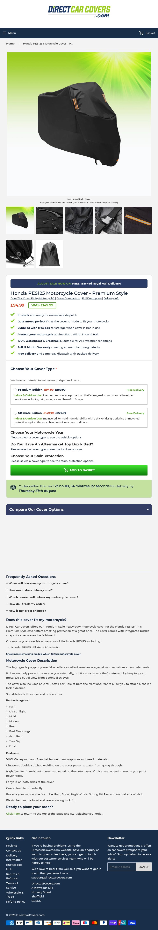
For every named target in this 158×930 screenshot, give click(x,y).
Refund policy (15, 901)
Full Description (92, 298)
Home (10, 43)
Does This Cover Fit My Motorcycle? (32, 298)
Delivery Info (111, 298)
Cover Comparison (68, 298)
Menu (12, 33)
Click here (13, 813)
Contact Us (13, 850)
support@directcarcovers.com (51, 877)
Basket (150, 33)
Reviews (11, 845)
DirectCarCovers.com (30, 915)
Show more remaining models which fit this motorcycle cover (43, 653)
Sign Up (144, 866)
